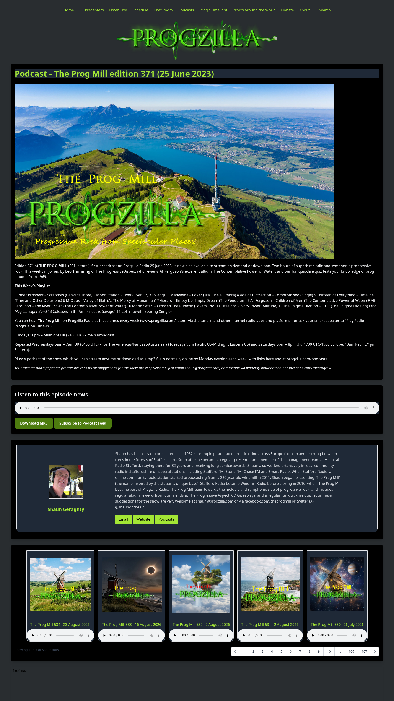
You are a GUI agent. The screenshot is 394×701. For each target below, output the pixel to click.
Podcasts (186, 10)
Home (68, 10)
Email (123, 519)
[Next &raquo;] (375, 651)
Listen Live (118, 10)
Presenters (94, 10)
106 (351, 651)
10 (329, 651)
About (304, 10)
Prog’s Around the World (254, 10)
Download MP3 (33, 423)
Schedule (140, 10)
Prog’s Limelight (213, 10)
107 (364, 651)
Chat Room (163, 10)
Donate (287, 10)
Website (143, 519)
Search (325, 10)
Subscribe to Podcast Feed (82, 423)
